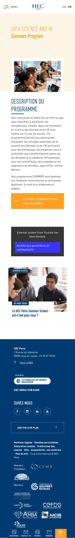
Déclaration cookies (24, 446)
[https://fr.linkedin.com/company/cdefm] (23, 505)
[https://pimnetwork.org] (22, 476)
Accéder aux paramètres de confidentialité (33, 247)
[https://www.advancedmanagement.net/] (22, 496)
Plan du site (21, 453)
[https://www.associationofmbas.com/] (25, 515)
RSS (26, 449)
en (64, 7)
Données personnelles (46, 442)
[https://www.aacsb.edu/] (51, 515)
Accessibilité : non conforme (46, 449)
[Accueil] (37, 6)
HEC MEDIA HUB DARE (26, 390)
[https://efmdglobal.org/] (20, 524)
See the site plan (28, 427)
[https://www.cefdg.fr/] (52, 505)
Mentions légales (23, 442)
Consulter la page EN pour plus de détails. (40, 200)
